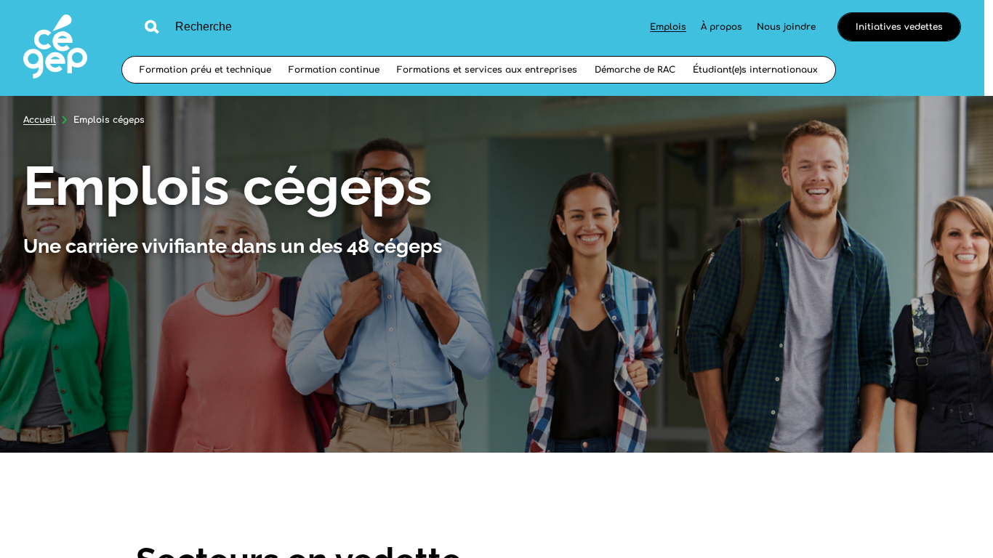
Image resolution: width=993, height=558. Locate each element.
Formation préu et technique (205, 69)
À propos (721, 27)
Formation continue (334, 69)
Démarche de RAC (635, 69)
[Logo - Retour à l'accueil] (55, 48)
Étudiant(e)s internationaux (755, 69)
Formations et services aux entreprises (487, 69)
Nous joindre (786, 27)
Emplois (668, 27)
